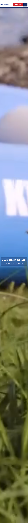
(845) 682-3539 (11, 1)
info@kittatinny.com (22, 1)
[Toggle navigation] (25, 4)
